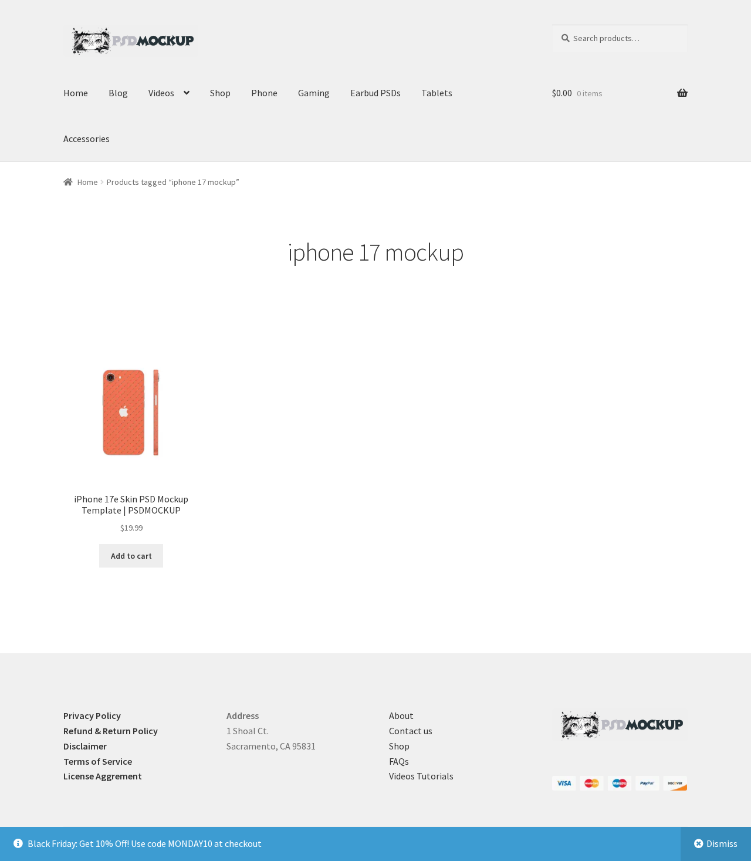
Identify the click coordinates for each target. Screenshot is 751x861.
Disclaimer (85, 746)
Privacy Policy (92, 715)
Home (75, 93)
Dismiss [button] (722, 843)
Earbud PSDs (375, 93)
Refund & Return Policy (110, 731)
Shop (220, 93)
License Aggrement (102, 776)
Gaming (314, 93)
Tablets (436, 93)
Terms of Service (97, 761)
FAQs (399, 761)
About (401, 715)
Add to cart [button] (131, 556)
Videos (161, 93)
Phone (264, 93)
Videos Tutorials (421, 776)
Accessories (86, 138)
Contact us (410, 731)
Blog (118, 93)
